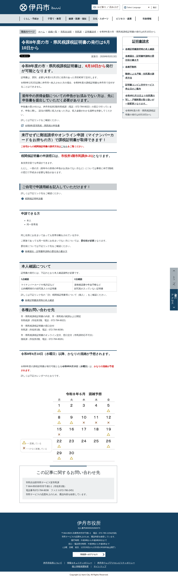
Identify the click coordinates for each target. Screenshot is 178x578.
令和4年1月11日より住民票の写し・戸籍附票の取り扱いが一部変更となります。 (140, 99)
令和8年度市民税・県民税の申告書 (42, 125)
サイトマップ (100, 566)
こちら (64, 146)
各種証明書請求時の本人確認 (39, 300)
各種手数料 (130, 67)
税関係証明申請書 (34, 198)
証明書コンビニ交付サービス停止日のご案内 (139, 87)
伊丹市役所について (52, 563)
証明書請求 (90, 32)
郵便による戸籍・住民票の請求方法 (139, 76)
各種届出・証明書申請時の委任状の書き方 (46, 251)
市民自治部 (66, 32)
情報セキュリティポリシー (79, 563)
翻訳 (155, 7)
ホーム (41, 32)
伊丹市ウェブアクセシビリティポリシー (116, 563)
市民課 (78, 32)
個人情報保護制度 (80, 566)
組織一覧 (52, 32)
